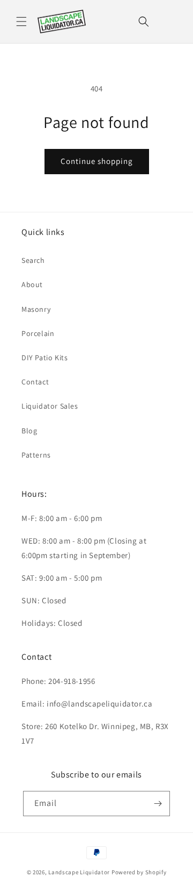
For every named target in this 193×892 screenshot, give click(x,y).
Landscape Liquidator (79, 872)
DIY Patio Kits (44, 357)
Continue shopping (97, 161)
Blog (29, 431)
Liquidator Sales (49, 406)
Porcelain (37, 333)
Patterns (36, 455)
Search (33, 260)
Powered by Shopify (139, 872)
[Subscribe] (157, 803)
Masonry (35, 309)
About (32, 284)
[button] (21, 21)
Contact (35, 382)
